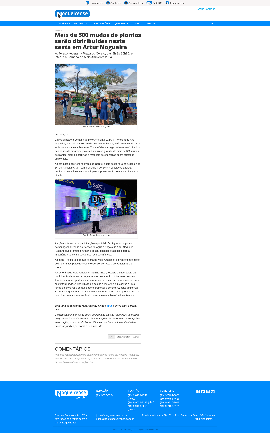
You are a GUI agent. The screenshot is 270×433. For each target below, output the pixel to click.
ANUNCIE (150, 23)
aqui (109, 305)
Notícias (63, 23)
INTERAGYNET (152, 430)
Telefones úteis (101, 23)
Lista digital (81, 23)
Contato (137, 23)
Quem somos (121, 23)
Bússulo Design (127, 430)
